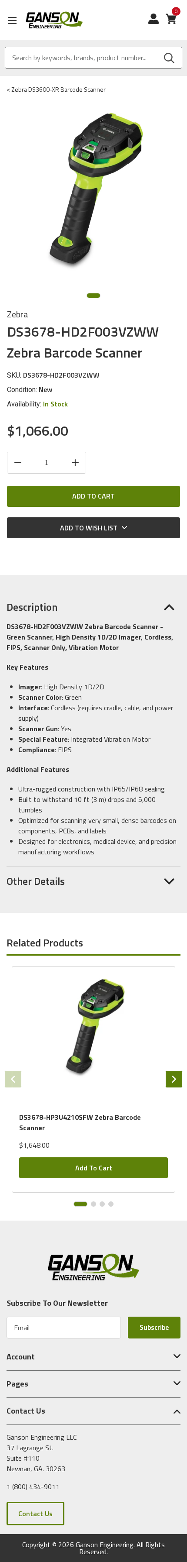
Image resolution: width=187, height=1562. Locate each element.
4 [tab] (111, 1204)
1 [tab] (93, 295)
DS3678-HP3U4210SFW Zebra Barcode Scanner (80, 1122)
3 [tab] (102, 1204)
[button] (93, 606)
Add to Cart (93, 1168)
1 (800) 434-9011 (33, 1486)
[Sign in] (157, 23)
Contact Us (35, 1513)
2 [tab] (93, 1204)
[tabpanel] (93, 1079)
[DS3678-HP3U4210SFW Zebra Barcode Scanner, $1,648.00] (93, 1036)
